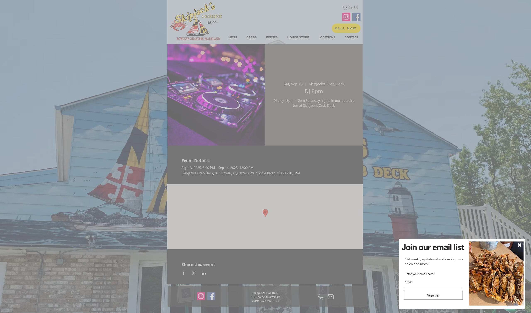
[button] (519, 245)
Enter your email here (419, 273)
